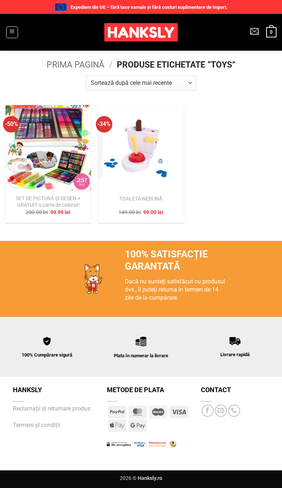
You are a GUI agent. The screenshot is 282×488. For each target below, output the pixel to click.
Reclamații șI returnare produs (52, 408)
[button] (12, 32)
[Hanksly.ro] (141, 32)
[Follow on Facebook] (208, 411)
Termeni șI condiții (36, 425)
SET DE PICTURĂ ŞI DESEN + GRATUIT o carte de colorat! (48, 202)
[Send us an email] (221, 411)
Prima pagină (75, 65)
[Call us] (234, 411)
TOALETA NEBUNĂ (140, 199)
